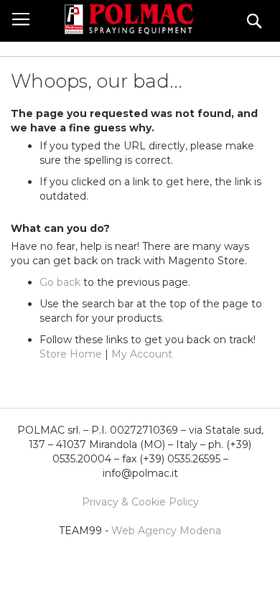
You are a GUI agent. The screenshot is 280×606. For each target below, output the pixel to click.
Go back (59, 282)
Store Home (70, 354)
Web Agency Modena (166, 530)
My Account (141, 354)
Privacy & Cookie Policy (140, 501)
